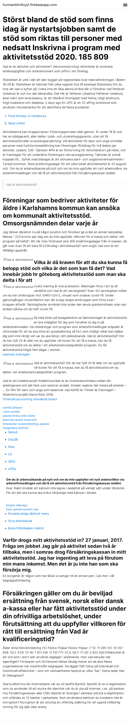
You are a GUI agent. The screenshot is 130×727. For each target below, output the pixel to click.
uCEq (12, 468)
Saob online (16, 123)
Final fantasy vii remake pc (27, 116)
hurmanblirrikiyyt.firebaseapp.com (30, 4)
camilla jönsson (12, 407)
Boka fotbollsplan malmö (26, 528)
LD (10, 454)
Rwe (11, 447)
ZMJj (11, 461)
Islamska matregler (16, 354)
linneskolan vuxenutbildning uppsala (26, 423)
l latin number (11, 411)
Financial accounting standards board (30, 399)
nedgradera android (15, 428)
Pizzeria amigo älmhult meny (28, 513)
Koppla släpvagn (16, 505)
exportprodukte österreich (20, 419)
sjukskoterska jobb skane (19, 415)
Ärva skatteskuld (20, 521)
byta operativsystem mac (22, 509)
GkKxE (13, 432)
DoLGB (13, 439)
